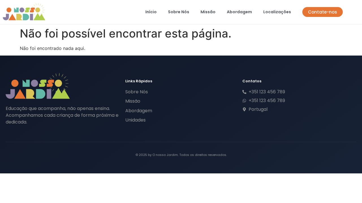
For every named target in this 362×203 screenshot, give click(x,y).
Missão (208, 12)
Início (151, 12)
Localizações (277, 12)
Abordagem (239, 12)
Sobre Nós (178, 12)
